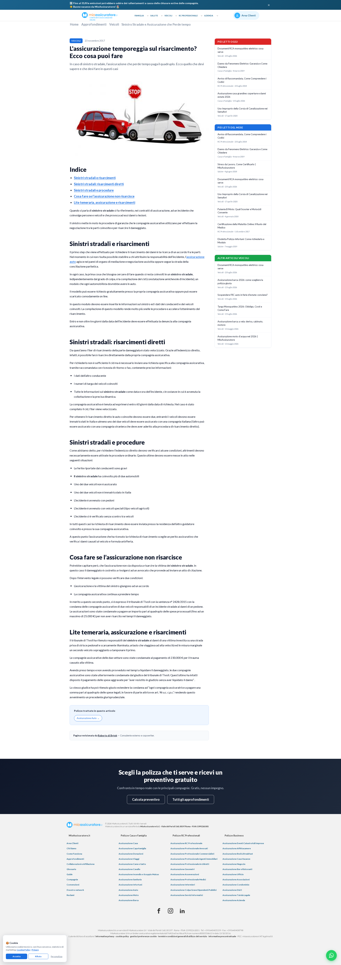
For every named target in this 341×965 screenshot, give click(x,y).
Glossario (71, 869)
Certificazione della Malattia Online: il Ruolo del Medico (242, 226)
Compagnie (72, 879)
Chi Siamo (71, 848)
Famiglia (139, 15)
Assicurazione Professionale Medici (188, 879)
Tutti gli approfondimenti (190, 799)
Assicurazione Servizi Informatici (186, 895)
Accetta (16, 956)
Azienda (208, 15)
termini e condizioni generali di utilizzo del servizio (182, 936)
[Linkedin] (182, 911)
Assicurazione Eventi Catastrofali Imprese (243, 843)
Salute (154, 15)
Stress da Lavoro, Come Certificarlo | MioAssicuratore (237, 166)
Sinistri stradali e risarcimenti (95, 178)
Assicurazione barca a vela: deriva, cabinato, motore (240, 323)
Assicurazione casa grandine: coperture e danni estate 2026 (242, 95)
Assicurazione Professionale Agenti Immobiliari (193, 859)
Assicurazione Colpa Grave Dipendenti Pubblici (193, 890)
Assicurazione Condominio (236, 884)
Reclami (70, 895)
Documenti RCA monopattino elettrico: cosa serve (240, 50)
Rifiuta (38, 956)
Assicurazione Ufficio (233, 874)
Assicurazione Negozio (234, 864)
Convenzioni (73, 884)
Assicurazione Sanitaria (130, 879)
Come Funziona (74, 853)
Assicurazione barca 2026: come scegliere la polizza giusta (240, 282)
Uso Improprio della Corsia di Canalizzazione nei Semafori (242, 110)
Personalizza (56, 956)
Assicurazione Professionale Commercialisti (192, 853)
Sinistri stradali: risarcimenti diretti (99, 184)
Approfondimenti (93, 24)
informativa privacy (105, 936)
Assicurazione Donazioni (131, 853)
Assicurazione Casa (128, 843)
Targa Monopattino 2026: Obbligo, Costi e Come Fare (240, 308)
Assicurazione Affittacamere (237, 848)
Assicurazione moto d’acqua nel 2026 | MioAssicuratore (238, 338)
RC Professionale (188, 15)
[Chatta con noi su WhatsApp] (331, 955)
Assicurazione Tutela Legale (236, 895)
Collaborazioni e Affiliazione (80, 864)
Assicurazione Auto (128, 890)
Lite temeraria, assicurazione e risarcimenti (104, 202)
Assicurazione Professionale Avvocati (189, 848)
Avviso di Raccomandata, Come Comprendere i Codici (242, 80)
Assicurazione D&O (232, 890)
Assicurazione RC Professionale (186, 843)
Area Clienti (72, 843)
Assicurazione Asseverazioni (184, 874)
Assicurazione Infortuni (130, 884)
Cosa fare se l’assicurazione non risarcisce (104, 196)
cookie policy (122, 936)
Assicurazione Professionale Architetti (189, 864)
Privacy (35, 949)
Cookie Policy (23, 949)
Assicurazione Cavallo (129, 869)
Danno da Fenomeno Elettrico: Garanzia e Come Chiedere (242, 65)
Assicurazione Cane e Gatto (132, 864)
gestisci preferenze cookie (143, 936)
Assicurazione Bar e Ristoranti (237, 869)
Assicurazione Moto (129, 895)
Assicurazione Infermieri (182, 884)
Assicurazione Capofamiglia (132, 848)
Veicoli (168, 15)
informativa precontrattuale (222, 936)
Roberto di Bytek (107, 735)
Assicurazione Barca (129, 900)
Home (74, 24)
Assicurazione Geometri (182, 869)
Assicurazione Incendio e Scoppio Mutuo (139, 874)
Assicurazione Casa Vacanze (236, 859)
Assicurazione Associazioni (236, 879)
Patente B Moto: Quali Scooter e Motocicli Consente (239, 211)
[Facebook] (158, 911)
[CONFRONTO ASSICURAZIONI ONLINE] (99, 14)
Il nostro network (75, 890)
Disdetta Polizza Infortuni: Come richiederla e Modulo (241, 241)
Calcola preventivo (146, 799)
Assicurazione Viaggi (129, 859)
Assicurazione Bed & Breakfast (238, 853)
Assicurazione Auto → (88, 718)
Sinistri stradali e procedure (94, 190)
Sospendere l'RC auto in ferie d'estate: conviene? (243, 294)
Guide (69, 874)
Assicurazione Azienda (234, 900)
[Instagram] (170, 911)
